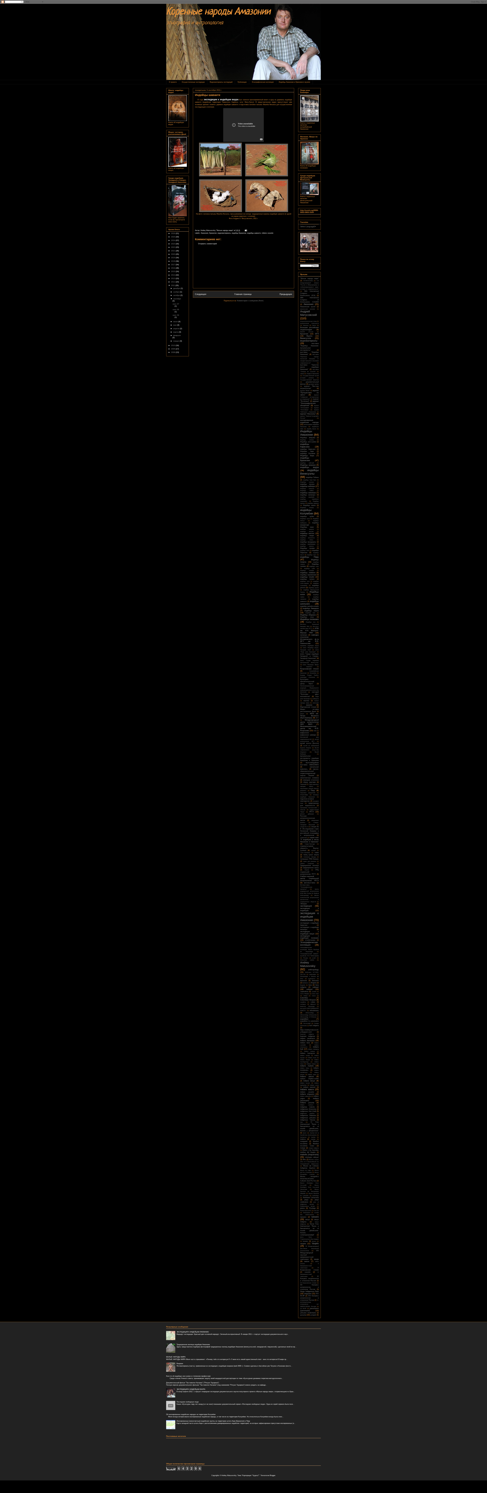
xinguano (307, 1294)
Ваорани (180, 1363)
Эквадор (303, 904)
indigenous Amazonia (308, 1109)
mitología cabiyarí (312, 1157)
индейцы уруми (314, 587)
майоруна (315, 698)
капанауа (303, 635)
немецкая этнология (311, 780)
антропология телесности (309, 323)
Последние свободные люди (188, 1402)
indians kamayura (307, 1053)
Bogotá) (302, 985)
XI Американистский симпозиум (309, 1274)
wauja (316, 1259)
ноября (176, 292)
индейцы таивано (307, 573)
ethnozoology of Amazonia (308, 1015)
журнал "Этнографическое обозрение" (309, 403)
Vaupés (315, 1243)
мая (175, 325)
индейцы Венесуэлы (309, 472)
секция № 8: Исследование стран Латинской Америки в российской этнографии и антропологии (309, 831)
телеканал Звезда (309, 857)
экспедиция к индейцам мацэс (309, 932)
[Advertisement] (243, 268)
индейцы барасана (304, 445)
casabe (314, 991)
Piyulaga (312, 1208)
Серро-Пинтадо (310, 844)
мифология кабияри (308, 735)
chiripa (305, 995)
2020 (173, 254)
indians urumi (314, 1085)
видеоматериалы (224, 233)
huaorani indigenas (307, 1036)
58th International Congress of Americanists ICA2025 (309, 300)
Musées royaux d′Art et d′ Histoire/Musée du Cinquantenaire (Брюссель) (309, 1162)
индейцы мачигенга (307, 538)
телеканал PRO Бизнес (309, 859)
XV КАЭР (303, 1308)
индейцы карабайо (307, 497)
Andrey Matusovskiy (307, 964)
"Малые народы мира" (309, 278)
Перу (313, 790)
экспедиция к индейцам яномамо (309, 937)
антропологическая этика (308, 321)
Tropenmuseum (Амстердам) (309, 1239)
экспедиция (306, 906)
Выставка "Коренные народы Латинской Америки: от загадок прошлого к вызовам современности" (309, 359)
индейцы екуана (307, 484)
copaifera (303, 1002)
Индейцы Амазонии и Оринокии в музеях (294, 82)
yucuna (303, 1315)
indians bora (305, 1043)
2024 (173, 240)
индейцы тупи (305, 581)
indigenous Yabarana (308, 1115)
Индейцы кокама (307, 507)
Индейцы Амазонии (306, 433)
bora (310, 985)
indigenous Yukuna (307, 1120)
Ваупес (309, 336)
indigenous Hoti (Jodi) (308, 1111)
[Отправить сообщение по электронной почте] (246, 230)
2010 (173, 345)
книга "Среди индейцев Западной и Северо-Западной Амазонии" (309, 656)
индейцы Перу (309, 557)
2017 (173, 265)
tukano (314, 1241)
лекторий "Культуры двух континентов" (309, 694)
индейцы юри (310, 613)
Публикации (242, 82)
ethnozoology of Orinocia (308, 1017)
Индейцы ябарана (308, 615)
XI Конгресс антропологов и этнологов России (309, 1279)
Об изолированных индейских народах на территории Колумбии (190, 1414)
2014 (173, 275)
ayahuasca (311, 978)
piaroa (302, 1208)
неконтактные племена (309, 778)
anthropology (313, 970)
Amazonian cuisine (307, 960)
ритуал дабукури (307, 814)
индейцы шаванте (254, 233)
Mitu (304, 1159)
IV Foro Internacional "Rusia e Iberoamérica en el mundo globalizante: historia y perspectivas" (309, 1126)
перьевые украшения (307, 792)
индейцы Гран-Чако (309, 480)
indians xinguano (307, 1094)
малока (306, 701)
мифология (304, 733)
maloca (303, 1139)
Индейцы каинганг (307, 488)
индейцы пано (304, 550)
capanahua (304, 991)
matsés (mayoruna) (309, 1154)
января (176, 341)
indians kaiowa (309, 1051)
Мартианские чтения (308, 707)
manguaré (303, 1141)
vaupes (303, 1244)
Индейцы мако (307, 527)
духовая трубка (314, 384)
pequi (306, 1200)
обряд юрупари (309, 782)
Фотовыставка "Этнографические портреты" (306, 887)
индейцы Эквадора (311, 608)
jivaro (304, 1133)
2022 (173, 247)
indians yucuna (307, 1103)
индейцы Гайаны (312, 477)
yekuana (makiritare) (308, 1313)
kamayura (303, 1137)
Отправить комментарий (207, 244)
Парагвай (303, 784)
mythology (315, 1195)
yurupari (313, 1315)
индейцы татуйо (307, 577)
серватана (303, 837)
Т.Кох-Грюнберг (305, 852)
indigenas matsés (307, 1107)
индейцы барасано (307, 449)
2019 (173, 258)
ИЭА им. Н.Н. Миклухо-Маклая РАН (309, 630)
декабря (177, 288)
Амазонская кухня (307, 307)
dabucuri (313, 1004)
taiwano (315, 1217)
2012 (173, 282)
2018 (173, 261)
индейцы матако (307, 531)
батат (314, 325)
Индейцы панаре (307, 548)
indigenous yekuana (308, 1118)
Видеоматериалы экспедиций (221, 82)
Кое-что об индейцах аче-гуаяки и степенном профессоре (188, 1376)
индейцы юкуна (311, 611)
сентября (177, 299)
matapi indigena (314, 1148)
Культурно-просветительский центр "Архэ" (307, 681)
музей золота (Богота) (309, 743)
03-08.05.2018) (308, 280)
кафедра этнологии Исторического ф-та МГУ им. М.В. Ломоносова (309, 639)
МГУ (317, 718)
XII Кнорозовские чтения (308, 1283)
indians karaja (305, 1055)
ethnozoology (310, 1012)
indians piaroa (307, 1076)
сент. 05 (176, 309)
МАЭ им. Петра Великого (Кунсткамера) (309, 715)
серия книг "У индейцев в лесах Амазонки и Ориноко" (309, 839)
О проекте (173, 82)
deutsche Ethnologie (307, 1006)
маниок (309, 705)
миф (315, 730)
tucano (305, 1241)
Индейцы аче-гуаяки (308, 442)
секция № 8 (304, 826)
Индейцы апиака (307, 440)
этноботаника (310, 940)
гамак (302, 373)
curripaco (303, 1004)
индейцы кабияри (307, 486)
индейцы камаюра (308, 493)
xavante (307, 1272)
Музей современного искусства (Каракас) (309, 750)
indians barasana (307, 1040)
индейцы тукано (307, 579)
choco (314, 995)
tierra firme (306, 1237)
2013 (173, 278)
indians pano (312, 1074)
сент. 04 (176, 315)
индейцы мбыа (306, 540)
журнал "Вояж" (305, 390)
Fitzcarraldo (307, 1023)
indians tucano (305, 1083)
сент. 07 (176, 304)
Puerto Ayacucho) (305, 1210)
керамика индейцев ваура (309, 645)
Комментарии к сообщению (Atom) (250, 301)
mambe (313, 1139)
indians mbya (304, 1068)
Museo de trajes (305, 1170)
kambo (313, 1137)
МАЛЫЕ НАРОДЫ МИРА (176, 1357)
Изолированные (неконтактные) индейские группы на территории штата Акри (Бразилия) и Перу (213, 1421)
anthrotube (312, 974)
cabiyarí (309, 989)
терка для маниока (309, 861)
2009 (173, 349)
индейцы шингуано (309, 602)
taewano (303, 1217)
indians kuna (312, 1057)
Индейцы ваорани (308, 465)
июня (175, 322)
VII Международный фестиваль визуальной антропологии (309, 1248)
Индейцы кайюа (307, 490)
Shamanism (306, 1212)
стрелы (313, 850)
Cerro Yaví (315, 993)
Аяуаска (305, 325)
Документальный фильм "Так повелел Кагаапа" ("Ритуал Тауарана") (192, 1383)
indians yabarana (305, 1096)
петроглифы (304, 794)
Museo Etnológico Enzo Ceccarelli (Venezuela (309, 1187)
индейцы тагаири (307, 570)
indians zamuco (306, 1105)
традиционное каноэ (311, 868)
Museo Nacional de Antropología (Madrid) (309, 1191)
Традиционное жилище (309, 865)
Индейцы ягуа (307, 617)
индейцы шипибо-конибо (309, 606)
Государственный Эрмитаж (309, 380)
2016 (173, 268)
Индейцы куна (305, 518)
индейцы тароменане (308, 575)
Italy (301, 1122)
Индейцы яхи (310, 622)
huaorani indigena (307, 1034)
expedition (304, 1019)
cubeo (313, 1002)
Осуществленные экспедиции (193, 82)
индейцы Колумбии (306, 511)
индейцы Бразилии (239, 233)
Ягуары (305, 958)
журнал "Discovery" (308, 414)
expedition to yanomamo (309, 1021)
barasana (303, 981)
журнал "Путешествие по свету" (309, 392)
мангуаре (316, 703)
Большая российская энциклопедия (309, 328)
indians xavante (267, 233)
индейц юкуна (311, 429)
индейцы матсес (307, 533)
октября (176, 295)
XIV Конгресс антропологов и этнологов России (309, 1298)
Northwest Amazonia (311, 1197)
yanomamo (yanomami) (309, 1309)
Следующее (200, 294)
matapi (302, 1148)
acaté (314, 958)
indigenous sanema (307, 1113)
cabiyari (315, 987)
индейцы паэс (311, 555)
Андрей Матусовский (308, 313)
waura (306, 1261)
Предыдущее (286, 294)
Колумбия (313, 673)
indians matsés (307, 1066)
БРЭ (317, 334)
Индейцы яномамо (309, 619)
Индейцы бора (307, 456)
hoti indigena (314, 1025)
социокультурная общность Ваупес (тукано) (309, 848)
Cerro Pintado (304, 993)
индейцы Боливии (307, 453)
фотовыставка (309, 883)
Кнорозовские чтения (309, 669)
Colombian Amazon (308, 1000)
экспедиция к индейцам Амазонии (309, 917)
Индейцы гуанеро (307, 482)
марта (176, 332)
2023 (173, 244)
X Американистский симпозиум (309, 1266)
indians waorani (309, 1087)
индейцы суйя (309, 568)
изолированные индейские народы (309, 421)
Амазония (204, 233)
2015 (173, 271)
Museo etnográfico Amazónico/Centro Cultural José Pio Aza (309, 1179)
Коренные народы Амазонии (218, 12)
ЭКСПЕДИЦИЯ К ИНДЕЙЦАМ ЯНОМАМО (193, 1332)
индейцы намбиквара (307, 544)
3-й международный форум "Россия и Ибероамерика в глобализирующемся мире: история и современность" (309, 285)
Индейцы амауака (307, 438)
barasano (315, 981)
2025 (173, 237)
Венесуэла (305, 338)
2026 (173, 233)
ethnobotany (314, 1010)
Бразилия (213, 233)
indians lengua (305, 1059)
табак (317, 852)
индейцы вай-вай (307, 463)
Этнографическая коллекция (263, 82)
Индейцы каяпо (309, 505)
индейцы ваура (309, 467)
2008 (173, 352)
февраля (177, 335)
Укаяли (307, 870)
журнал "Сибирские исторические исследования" (309, 397)
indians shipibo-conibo (309, 1079)
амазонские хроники (307, 309)
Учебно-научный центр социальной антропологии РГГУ (309, 878)
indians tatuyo (309, 1081)
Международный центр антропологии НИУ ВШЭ (309, 722)
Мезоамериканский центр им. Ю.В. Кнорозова (309, 728)
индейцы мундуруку (308, 542)
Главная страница (242, 294)
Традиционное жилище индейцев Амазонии (193, 1344)
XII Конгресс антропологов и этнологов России (309, 1287)
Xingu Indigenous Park (309, 1291)
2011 (173, 285)
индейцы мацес (307, 535)
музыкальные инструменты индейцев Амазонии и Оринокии (309, 758)
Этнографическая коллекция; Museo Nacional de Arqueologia (309, 949)
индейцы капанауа (307, 495)
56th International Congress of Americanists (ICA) (309, 293)
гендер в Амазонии (313, 373)
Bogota (313, 983)
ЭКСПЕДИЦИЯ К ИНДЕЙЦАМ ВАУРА (191, 1389)
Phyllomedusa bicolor (307, 1206)
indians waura (307, 1089)
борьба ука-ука (306, 331)
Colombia (304, 998)
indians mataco (311, 1064)
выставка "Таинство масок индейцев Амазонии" (309, 367)
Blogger (272, 1475)
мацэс (302, 713)
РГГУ (311, 812)
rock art (316, 1210)
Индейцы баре (307, 451)
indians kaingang (313, 1049)
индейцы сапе (314, 566)
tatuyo (307, 1219)
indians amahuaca (307, 1038)
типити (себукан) (307, 863)
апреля (176, 329)
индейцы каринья (313, 503)
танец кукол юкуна (311, 855)
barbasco (305, 983)
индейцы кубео (307, 516)
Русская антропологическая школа (307, 818)
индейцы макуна (307, 529)
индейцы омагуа (307, 546)
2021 (173, 251)
